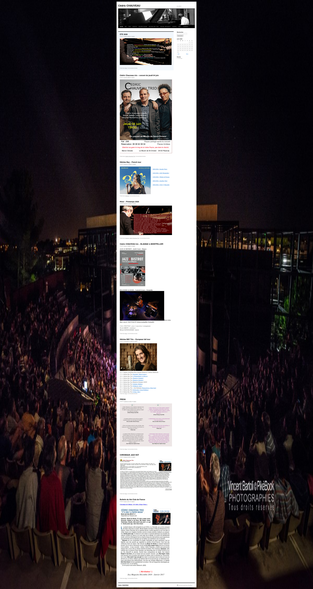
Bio (126, 68)
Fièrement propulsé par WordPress (185, 585)
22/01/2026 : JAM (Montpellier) (161, 173)
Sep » (187, 54)
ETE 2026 (124, 34)
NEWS (121, 26)
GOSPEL (174, 26)
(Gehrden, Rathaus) (138, 384)
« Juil (178, 54)
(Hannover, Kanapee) (138, 378)
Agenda (127, 195)
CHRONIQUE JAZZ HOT (129, 455)
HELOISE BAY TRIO (154, 26)
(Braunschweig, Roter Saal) (149, 388)
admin (133, 36)
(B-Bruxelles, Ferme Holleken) (141, 390)
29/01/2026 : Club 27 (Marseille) (161, 185)
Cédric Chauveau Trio (130, 156)
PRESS (123, 399)
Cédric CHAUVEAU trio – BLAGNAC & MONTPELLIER (141, 244)
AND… (180, 26)
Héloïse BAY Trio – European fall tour (135, 339)
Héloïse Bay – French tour (130, 162)
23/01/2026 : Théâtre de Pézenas (161, 177)
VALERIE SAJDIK (142, 26)
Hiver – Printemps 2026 (129, 201)
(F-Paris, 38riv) (136, 392)
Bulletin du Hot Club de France (132, 499)
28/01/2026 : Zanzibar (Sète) (160, 181)
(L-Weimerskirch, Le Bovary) (140, 376)
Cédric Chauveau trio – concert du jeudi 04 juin (139, 75)
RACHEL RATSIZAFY (165, 26)
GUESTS (134, 26)
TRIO (129, 26)
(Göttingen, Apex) (137, 386)
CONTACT (185, 26)
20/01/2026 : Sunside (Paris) (160, 169)
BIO (126, 26)
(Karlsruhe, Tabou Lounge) (140, 374)
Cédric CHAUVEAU (129, 5)
